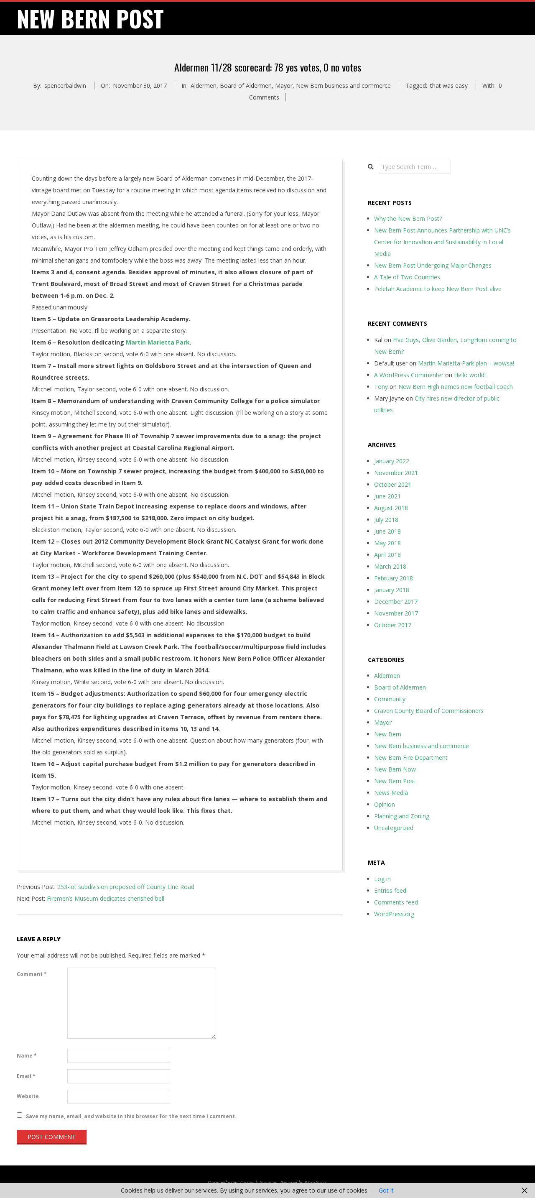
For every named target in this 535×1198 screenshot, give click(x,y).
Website (28, 1096)
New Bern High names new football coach (455, 387)
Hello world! (470, 375)
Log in (382, 879)
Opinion (384, 804)
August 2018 (391, 508)
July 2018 (386, 520)
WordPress (315, 1182)
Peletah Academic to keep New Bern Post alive (438, 289)
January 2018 (391, 590)
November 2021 (396, 473)
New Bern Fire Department (411, 757)
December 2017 (396, 601)
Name (27, 1055)
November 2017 (396, 613)
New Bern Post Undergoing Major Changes (433, 265)
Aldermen (204, 85)
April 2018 (387, 555)
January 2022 (391, 461)
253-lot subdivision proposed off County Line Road (125, 887)
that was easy (449, 85)
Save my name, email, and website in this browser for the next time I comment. (131, 1115)
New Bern (387, 734)
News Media (391, 793)
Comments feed (396, 902)
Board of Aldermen (246, 85)
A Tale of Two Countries (407, 277)
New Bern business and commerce (343, 85)
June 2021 (387, 496)
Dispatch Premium (259, 1182)
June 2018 (387, 531)
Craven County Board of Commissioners (429, 711)
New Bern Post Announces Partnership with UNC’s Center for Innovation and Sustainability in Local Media (442, 242)
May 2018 (387, 543)
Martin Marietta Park (158, 342)
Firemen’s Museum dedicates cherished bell (105, 898)
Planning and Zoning (401, 816)
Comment (32, 974)
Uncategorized (393, 828)
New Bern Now (395, 769)
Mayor (284, 85)
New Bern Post (394, 781)
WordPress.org (394, 914)
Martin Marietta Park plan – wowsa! (466, 363)
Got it (386, 1190)
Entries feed (390, 890)
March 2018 (390, 566)
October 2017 (392, 625)
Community (389, 699)
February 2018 (393, 578)
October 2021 (392, 484)
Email (26, 1076)
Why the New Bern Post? (408, 218)
